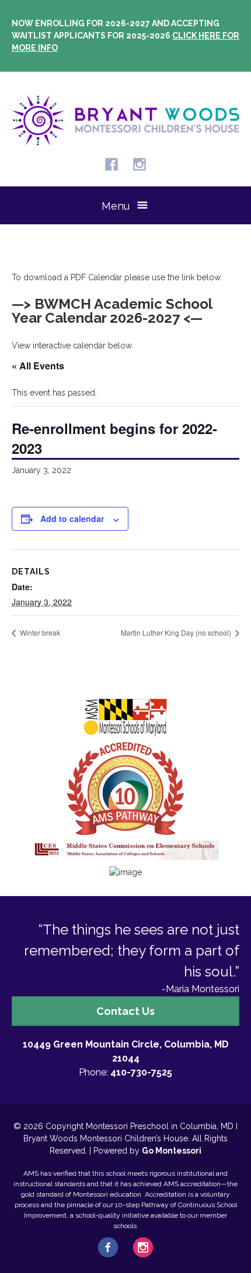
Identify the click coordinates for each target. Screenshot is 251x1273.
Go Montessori (171, 1150)
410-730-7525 (141, 1072)
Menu (116, 206)
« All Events (38, 365)
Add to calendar (72, 518)
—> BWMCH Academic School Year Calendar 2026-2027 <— (112, 310)
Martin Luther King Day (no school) (177, 632)
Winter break (39, 632)
